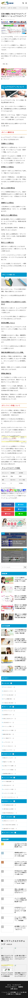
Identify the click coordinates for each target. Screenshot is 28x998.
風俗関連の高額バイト (9, 773)
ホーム (9, 985)
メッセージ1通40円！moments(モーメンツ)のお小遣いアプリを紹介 (21, 579)
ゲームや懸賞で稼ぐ (9, 699)
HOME (4, 7)
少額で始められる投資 (9, 809)
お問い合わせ (14, 988)
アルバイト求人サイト (9, 746)
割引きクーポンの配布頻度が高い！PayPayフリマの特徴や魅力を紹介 (21, 606)
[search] (25, 567)
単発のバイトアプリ (8, 750)
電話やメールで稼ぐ (9, 761)
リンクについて (16, 985)
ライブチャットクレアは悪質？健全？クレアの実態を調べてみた (21, 845)
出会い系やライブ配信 (9, 832)
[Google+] (7, 509)
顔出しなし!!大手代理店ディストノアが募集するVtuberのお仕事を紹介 (21, 597)
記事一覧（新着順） (12, 7)
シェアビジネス (8, 742)
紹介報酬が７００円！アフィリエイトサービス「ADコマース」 (21, 928)
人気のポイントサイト (9, 691)
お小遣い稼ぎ (7, 683)
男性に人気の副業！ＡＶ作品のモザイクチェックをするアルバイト (21, 891)
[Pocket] (7, 514)
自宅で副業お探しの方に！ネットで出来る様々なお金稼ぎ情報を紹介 (21, 659)
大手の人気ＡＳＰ (8, 785)
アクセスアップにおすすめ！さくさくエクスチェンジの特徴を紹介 (7, 974)
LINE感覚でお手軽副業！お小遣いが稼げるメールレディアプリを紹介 (21, 640)
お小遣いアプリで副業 (9, 765)
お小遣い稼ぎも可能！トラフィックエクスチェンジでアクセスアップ (21, 957)
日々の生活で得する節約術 (10, 824)
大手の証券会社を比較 (9, 805)
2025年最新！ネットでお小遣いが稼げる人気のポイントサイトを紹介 (21, 668)
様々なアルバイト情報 (9, 730)
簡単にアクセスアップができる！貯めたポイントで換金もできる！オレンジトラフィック (7, 958)
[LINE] (21, 514)
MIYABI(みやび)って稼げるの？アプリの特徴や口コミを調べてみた (21, 872)
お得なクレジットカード (9, 820)
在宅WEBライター (8, 714)
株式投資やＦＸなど (9, 801)
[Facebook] (7, 505)
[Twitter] (21, 505)
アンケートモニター (9, 687)
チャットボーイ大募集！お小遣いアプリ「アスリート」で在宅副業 (21, 919)
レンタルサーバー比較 (9, 789)
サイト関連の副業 (8, 781)
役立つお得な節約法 (9, 816)
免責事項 (20, 987)
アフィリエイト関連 (9, 777)
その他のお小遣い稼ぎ (9, 702)
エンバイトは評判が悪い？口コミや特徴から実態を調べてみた (21, 900)
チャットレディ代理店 (9, 769)
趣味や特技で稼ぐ (8, 734)
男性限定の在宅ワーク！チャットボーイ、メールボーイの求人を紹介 (21, 854)
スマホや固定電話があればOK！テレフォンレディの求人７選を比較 (21, 631)
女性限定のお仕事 (8, 754)
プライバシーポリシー (11, 987)
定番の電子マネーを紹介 (9, 828)
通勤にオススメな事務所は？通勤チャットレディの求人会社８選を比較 (21, 616)
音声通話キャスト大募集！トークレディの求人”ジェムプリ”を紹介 (20, 588)
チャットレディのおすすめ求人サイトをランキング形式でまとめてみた (21, 650)
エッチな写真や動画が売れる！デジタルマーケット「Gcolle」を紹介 (21, 881)
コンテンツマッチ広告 (9, 793)
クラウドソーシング (9, 710)
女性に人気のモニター (9, 718)
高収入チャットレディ (9, 757)
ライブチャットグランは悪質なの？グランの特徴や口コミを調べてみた (21, 863)
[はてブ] (21, 509)
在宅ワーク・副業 (8, 706)
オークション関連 (8, 726)
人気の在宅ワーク (8, 722)
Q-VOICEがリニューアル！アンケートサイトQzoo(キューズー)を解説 (20, 910)
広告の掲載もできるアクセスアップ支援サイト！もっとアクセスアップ (21, 974)
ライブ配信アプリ (8, 738)
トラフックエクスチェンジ (8, 19)
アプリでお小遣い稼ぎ (9, 695)
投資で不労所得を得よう (9, 812)
